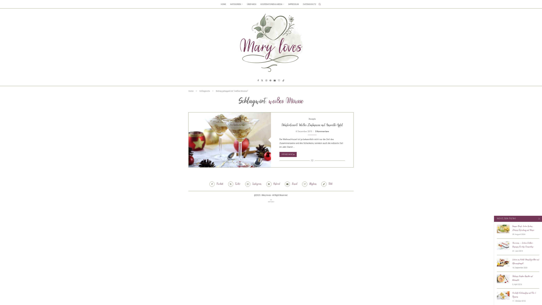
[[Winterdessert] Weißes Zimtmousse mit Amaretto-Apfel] (230, 139)
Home (223, 4)
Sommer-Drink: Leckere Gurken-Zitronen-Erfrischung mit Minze (523, 228)
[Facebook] (258, 80)
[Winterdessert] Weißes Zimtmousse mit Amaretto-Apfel (312, 125)
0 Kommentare (322, 131)
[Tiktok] (283, 80)
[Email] (275, 80)
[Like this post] (312, 160)
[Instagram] (266, 80)
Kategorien (235, 4)
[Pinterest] (270, 80)
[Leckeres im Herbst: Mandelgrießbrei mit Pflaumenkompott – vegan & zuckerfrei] (503, 262)
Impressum (293, 4)
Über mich (251, 4)
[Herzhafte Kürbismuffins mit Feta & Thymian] (503, 295)
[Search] (319, 4)
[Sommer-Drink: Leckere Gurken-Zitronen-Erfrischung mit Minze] (503, 229)
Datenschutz (309, 4)
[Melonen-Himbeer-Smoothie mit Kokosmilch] (503, 279)
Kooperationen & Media (271, 4)
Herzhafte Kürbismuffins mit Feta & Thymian (524, 295)
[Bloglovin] (279, 80)
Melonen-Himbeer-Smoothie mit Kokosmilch (522, 278)
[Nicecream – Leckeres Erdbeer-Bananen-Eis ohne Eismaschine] (503, 245)
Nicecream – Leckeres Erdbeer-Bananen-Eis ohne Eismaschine (523, 245)
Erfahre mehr (287, 154)
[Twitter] (262, 80)
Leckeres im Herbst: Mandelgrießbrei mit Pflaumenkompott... (525, 261)
